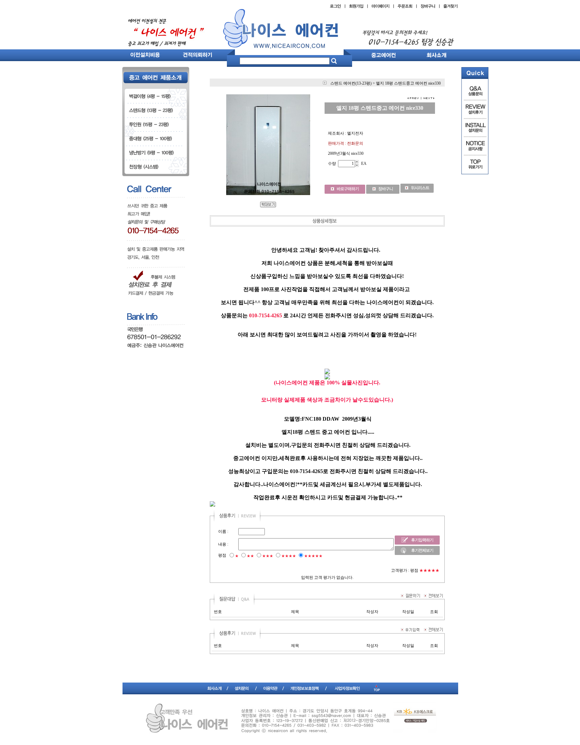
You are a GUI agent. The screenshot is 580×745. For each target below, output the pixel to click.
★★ (250, 556)
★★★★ (288, 556)
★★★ (267, 556)
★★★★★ (313, 556)
